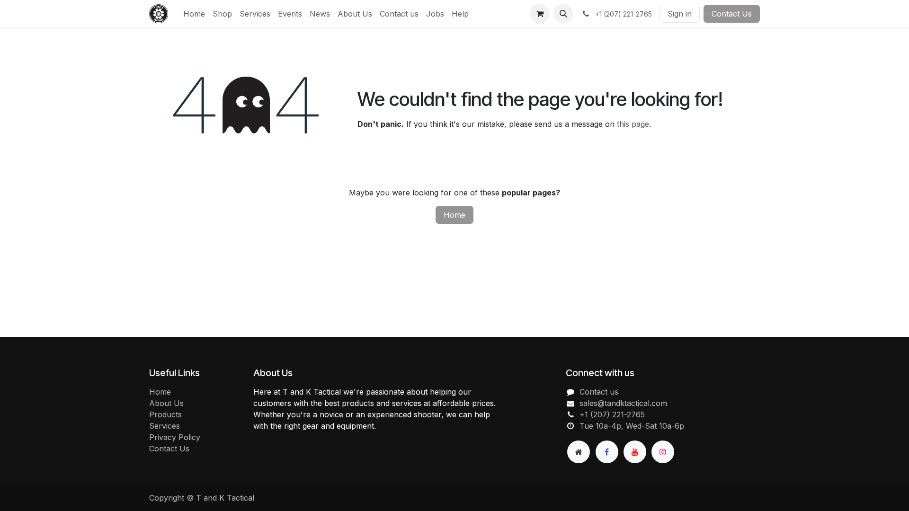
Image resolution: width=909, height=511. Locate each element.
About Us (166, 403)
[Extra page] (578, 452)
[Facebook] (607, 452)
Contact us (598, 391)
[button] (563, 14)
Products (165, 414)
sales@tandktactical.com (623, 403)
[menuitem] (194, 13)
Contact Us (732, 13)
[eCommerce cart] (540, 14)
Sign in (680, 13)
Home (454, 215)
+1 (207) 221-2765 (612, 414)
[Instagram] (662, 452)
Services (164, 426)
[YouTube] (635, 452)
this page (633, 124)
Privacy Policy (174, 437)
